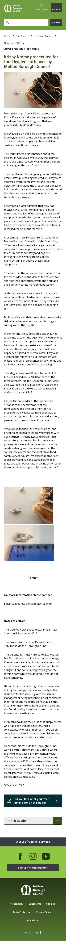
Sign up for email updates (33, 867)
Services (56, 9)
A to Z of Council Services (33, 841)
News (7, 43)
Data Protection (22, 912)
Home (13, 8)
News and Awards (43, 36)
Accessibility (16, 903)
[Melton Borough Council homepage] (33, 890)
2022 (18, 43)
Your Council (22, 36)
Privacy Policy (43, 912)
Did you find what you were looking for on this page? (31, 800)
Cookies (50, 903)
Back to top (31, 932)
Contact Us (35, 903)
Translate (32, 920)
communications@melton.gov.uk (32, 603)
